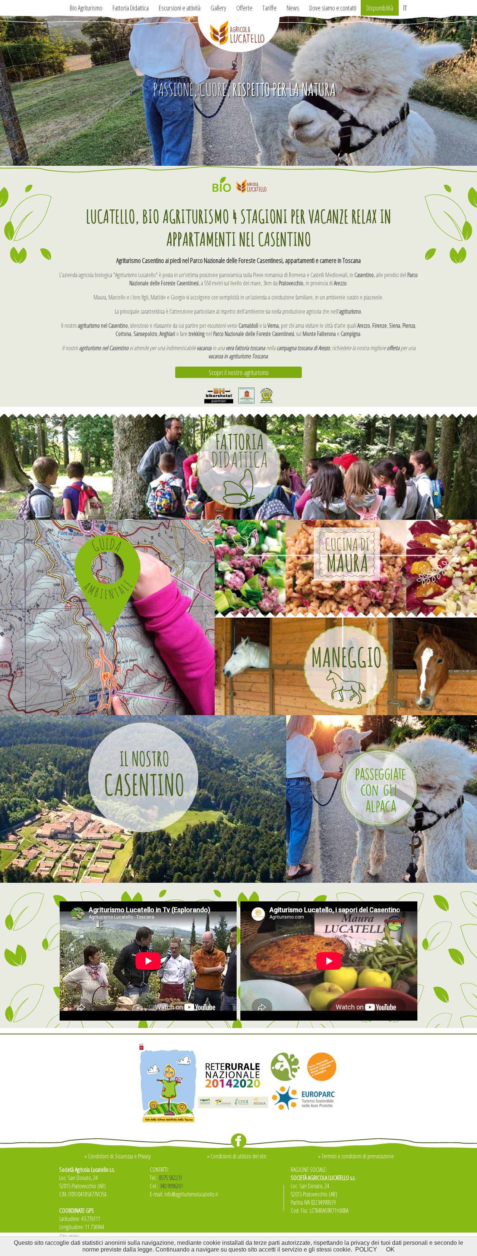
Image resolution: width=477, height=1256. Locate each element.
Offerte (244, 7)
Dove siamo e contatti (332, 7)
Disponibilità (379, 7)
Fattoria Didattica (131, 7)
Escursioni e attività (179, 7)
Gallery (218, 7)
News (293, 7)
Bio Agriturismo (86, 7)
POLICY (366, 1249)
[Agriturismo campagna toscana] (238, 163)
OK (390, 1249)
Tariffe (269, 7)
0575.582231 (170, 1178)
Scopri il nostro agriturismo (239, 372)
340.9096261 (171, 1186)
